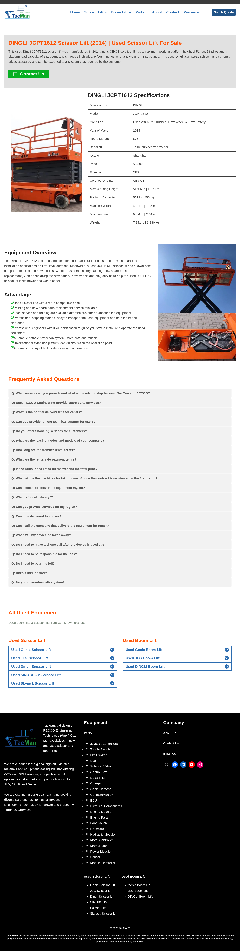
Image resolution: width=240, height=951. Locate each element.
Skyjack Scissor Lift (103, 913)
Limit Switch (98, 755)
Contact (172, 12)
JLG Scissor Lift (101, 890)
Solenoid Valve (100, 766)
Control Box (98, 772)
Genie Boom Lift (139, 885)
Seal (93, 761)
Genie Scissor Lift (102, 885)
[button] (46, 158)
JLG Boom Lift (138, 890)
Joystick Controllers (104, 744)
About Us (169, 733)
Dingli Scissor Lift (102, 896)
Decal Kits (97, 778)
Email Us (169, 753)
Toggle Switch (100, 749)
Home (75, 12)
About (157, 12)
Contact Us (171, 743)
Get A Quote (224, 12)
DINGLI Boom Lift (140, 896)
